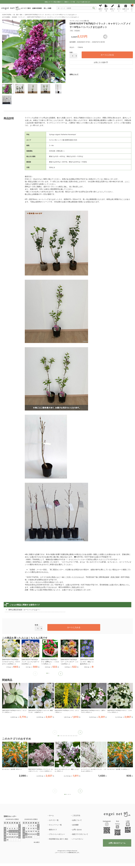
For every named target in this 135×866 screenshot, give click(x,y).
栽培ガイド (53, 830)
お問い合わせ (77, 830)
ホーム (51, 815)
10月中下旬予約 (6, 14)
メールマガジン (77, 839)
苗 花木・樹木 (18, 14)
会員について (77, 820)
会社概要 (75, 825)
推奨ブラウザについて (80, 834)
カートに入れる (107, 55)
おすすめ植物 (6, 17)
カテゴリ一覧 (54, 820)
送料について (74, 74)
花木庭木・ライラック (18, 17)
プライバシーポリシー (57, 834)
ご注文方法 (76, 815)
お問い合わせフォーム (117, 843)
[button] (60, 674)
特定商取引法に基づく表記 (58, 839)
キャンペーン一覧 (55, 825)
